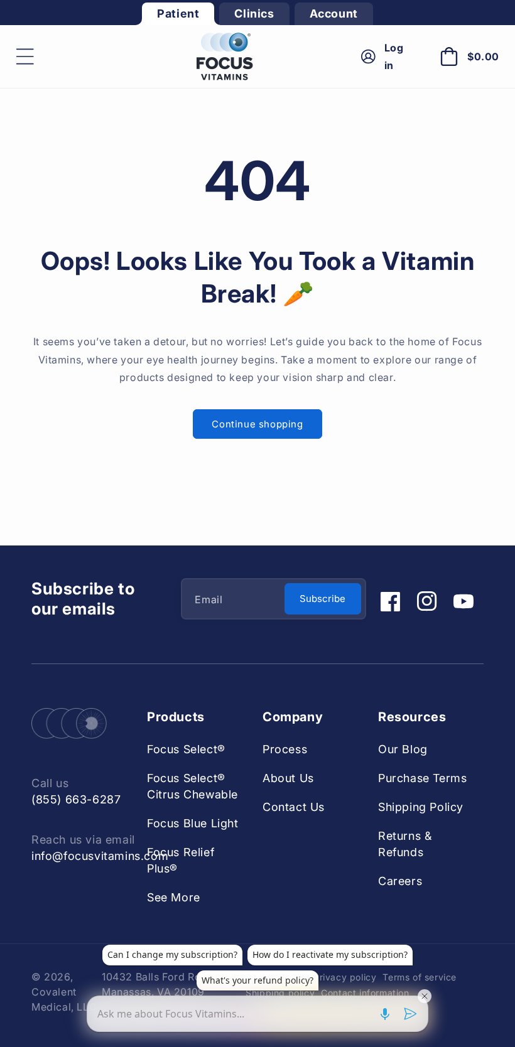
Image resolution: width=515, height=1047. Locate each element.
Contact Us (294, 806)
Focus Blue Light (193, 823)
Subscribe (322, 598)
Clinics (254, 13)
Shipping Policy (421, 806)
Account (334, 13)
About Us (288, 778)
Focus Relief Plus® (180, 860)
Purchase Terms (422, 778)
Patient (178, 13)
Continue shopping (257, 424)
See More (173, 897)
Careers (400, 881)
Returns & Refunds (404, 844)
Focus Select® (186, 749)
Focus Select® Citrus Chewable (192, 786)
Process (285, 749)
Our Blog (403, 749)
